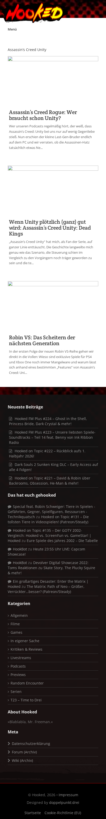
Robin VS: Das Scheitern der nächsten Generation (42, 340)
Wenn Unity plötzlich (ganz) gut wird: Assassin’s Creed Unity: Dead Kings (50, 227)
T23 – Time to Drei (26, 700)
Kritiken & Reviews (26, 649)
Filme (15, 623)
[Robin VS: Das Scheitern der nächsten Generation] (53, 305)
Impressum (68, 794)
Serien (16, 691)
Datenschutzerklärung (31, 743)
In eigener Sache (25, 640)
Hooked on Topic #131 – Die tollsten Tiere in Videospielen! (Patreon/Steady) (48, 519)
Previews (18, 674)
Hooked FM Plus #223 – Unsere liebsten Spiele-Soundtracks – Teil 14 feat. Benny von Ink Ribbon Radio (52, 437)
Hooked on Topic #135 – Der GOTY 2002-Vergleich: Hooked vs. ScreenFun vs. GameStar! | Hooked (49, 535)
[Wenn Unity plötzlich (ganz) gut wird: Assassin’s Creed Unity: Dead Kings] (53, 189)
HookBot (20, 549)
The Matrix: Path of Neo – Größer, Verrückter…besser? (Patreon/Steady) (46, 589)
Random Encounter (27, 683)
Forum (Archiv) (24, 752)
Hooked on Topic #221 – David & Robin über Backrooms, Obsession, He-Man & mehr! (49, 481)
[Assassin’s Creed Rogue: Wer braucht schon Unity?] (53, 80)
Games (16, 632)
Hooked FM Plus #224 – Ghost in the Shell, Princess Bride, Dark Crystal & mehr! (48, 421)
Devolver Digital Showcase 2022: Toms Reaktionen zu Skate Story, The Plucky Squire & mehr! (51, 567)
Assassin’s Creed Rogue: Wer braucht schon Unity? (43, 115)
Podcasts (18, 666)
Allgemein (19, 615)
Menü (12, 29)
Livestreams (21, 657)
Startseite (32, 812)
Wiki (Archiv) (22, 760)
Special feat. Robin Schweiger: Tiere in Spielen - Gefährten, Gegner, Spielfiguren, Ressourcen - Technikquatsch (51, 511)
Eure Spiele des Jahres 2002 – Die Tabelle (62, 540)
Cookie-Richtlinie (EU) (63, 812)
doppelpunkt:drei (64, 802)
